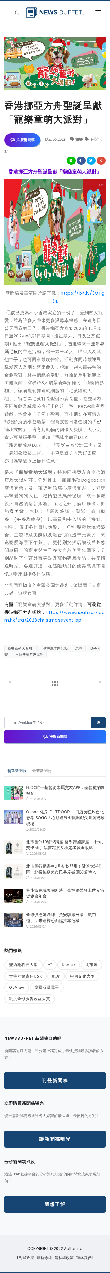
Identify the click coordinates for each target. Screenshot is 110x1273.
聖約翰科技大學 (23, 964)
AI (50, 964)
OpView (16, 987)
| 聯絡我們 (83, 1258)
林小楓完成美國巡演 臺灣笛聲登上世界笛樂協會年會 (65, 893)
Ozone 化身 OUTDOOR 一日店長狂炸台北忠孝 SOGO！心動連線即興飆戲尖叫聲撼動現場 (65, 817)
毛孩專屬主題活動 (54, 648)
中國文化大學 (82, 976)
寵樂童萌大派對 (20, 648)
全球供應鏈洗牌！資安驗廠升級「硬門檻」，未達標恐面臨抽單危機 (61, 917)
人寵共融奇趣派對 (29, 654)
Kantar (68, 964)
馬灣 (78, 648)
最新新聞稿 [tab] (41, 770)
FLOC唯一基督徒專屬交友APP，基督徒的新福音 (65, 790)
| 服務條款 (44, 1258)
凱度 (56, 976)
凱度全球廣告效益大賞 (29, 998)
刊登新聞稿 (55, 1080)
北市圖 (91, 964)
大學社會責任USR (25, 976)
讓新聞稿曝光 (55, 1139)
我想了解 (55, 1204)
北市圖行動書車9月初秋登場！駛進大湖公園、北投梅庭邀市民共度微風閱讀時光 (64, 869)
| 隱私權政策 (64, 1258)
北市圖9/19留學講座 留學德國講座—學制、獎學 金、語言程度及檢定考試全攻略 (66, 844)
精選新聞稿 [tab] (16, 770)
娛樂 (79, 139)
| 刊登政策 (26, 1258)
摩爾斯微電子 (46, 987)
